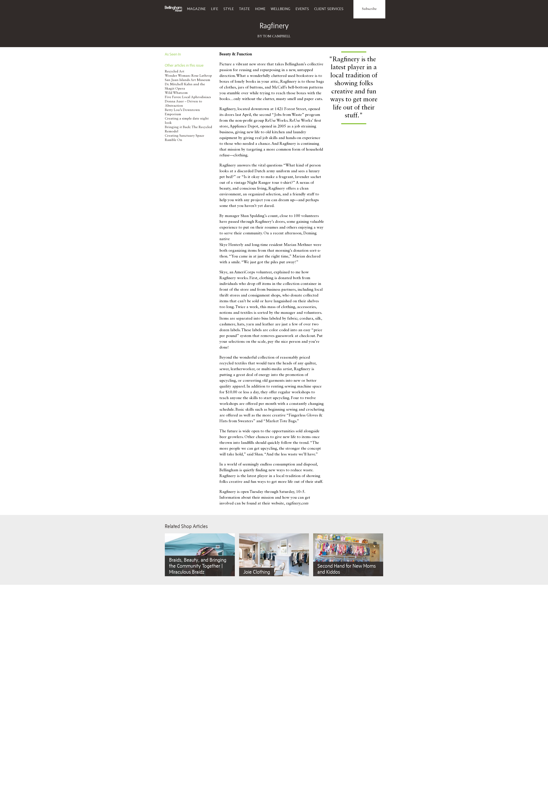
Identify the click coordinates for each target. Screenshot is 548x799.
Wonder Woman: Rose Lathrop (188, 76)
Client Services (329, 9)
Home (260, 9)
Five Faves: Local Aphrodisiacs (188, 97)
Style (228, 9)
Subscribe (369, 9)
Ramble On (173, 140)
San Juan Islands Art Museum (187, 80)
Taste (244, 9)
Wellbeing (280, 9)
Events (302, 9)
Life (214, 9)
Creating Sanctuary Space (184, 136)
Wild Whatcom (176, 93)
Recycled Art (174, 71)
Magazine (196, 9)
